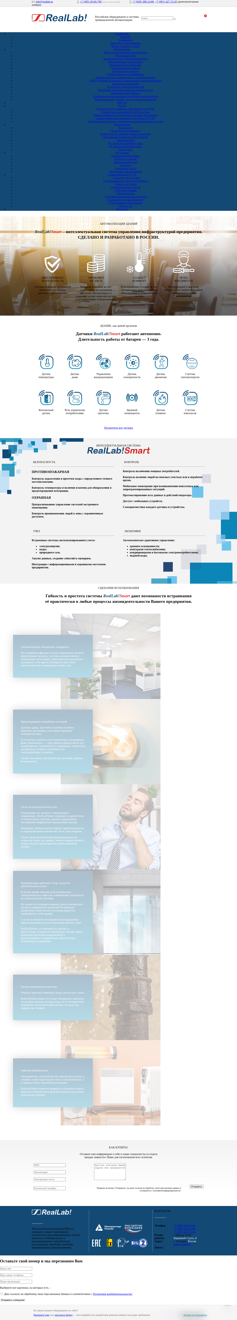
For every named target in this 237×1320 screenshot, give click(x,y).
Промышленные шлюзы (125, 68)
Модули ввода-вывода (125, 71)
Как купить (125, 127)
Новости (125, 36)
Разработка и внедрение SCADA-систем (125, 112)
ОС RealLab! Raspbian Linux (125, 146)
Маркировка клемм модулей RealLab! (125, 137)
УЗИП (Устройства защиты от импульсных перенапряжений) (125, 80)
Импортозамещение (125, 162)
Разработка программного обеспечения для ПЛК (125, 108)
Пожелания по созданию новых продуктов (125, 133)
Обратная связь (125, 140)
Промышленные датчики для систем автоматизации (125, 99)
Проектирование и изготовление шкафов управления (125, 115)
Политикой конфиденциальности (112, 1293)
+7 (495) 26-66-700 (90, 1)
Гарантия (125, 165)
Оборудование (122, 49)
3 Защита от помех (126, 184)
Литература (125, 206)
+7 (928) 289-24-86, (143, 1)
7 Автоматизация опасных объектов (125, 196)
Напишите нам (41, 1315)
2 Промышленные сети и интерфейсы (125, 180)
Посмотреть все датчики (118, 427)
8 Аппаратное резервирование (125, 199)
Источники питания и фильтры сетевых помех (125, 90)
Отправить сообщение (12, 1300)
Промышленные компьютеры (125, 61)
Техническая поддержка (125, 155)
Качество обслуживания (125, 130)
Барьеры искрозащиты (125, 83)
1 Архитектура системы (125, 177)
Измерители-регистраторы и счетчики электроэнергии (125, 96)
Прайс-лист (125, 149)
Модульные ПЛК (125, 55)
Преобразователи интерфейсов (125, 74)
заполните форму (63, 1315)
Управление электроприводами (125, 86)
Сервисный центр (125, 168)
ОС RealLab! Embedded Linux (125, 143)
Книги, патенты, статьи (125, 46)
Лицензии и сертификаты (125, 43)
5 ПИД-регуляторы (125, 190)
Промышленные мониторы (125, 65)
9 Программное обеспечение (125, 202)
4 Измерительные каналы (125, 187)
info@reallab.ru (44, 1)
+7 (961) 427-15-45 (166, 1)
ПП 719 (121, 102)
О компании (122, 33)
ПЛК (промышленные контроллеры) (125, 52)
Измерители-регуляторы (125, 93)
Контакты (122, 209)
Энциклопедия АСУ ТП (122, 174)
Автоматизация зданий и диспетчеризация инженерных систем (125, 121)
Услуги (122, 105)
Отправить (196, 1186)
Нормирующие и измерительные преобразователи (125, 77)
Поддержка (122, 152)
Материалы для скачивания (125, 171)
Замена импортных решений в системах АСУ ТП (125, 118)
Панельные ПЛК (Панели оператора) (125, 58)
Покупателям (122, 124)
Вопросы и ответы (126, 159)
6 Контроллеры (125, 193)
